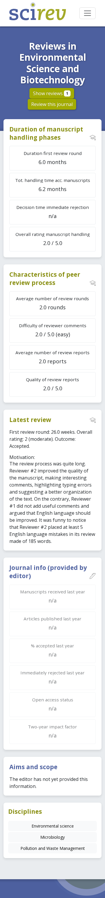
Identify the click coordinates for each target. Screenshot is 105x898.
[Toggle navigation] (87, 13)
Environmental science (53, 826)
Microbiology (52, 837)
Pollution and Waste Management (52, 848)
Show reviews (50, 93)
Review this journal (52, 104)
